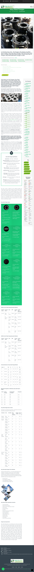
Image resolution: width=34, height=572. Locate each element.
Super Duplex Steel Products (27, 91)
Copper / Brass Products (27, 155)
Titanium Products (26, 147)
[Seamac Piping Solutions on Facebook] (23, 1)
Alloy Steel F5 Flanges (27, 117)
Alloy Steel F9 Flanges (27, 119)
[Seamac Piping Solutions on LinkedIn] (27, 1)
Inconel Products (26, 137)
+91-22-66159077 (5, 550)
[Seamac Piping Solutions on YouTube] (29, 1)
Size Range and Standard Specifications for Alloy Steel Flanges (12, 67)
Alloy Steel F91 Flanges (21, 61)
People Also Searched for (6, 72)
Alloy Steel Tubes (26, 106)
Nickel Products (26, 142)
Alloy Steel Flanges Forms (6, 68)
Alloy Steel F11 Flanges (27, 121)
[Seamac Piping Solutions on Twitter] (25, 1)
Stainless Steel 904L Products (27, 86)
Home (10, 11)
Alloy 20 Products (26, 150)
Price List (27, 156)
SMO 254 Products (26, 93)
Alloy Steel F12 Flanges (5, 61)
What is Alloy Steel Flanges (7, 66)
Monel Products (26, 145)
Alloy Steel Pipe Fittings (27, 108)
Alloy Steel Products (15, 11)
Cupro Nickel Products (27, 152)
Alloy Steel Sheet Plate (26, 134)
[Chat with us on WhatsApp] (3, 569)
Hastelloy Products (26, 140)
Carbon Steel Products (27, 98)
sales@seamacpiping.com (6, 548)
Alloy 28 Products (26, 96)
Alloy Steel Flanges (26, 113)
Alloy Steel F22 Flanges (13, 61)
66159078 (10, 550)
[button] (31, 6)
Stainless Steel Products (27, 84)
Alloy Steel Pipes (26, 103)
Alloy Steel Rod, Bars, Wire (27, 132)
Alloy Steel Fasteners (26, 129)
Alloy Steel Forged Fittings (27, 110)
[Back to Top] (32, 570)
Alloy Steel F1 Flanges (27, 115)
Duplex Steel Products (27, 89)
